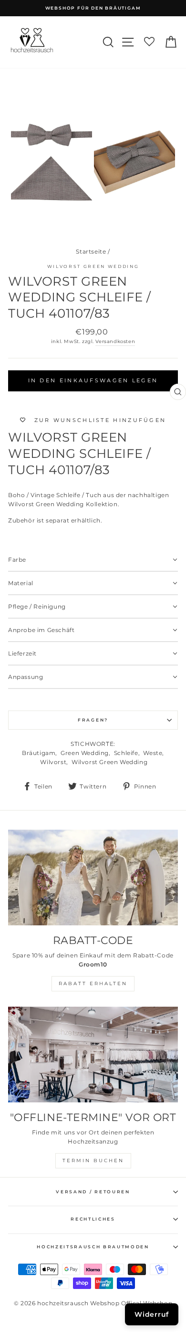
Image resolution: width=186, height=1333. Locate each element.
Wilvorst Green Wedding (93, 266)
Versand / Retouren (93, 1191)
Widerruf (151, 1314)
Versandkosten (115, 341)
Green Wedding (85, 752)
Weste (152, 752)
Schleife (126, 752)
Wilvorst (53, 762)
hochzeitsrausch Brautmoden (93, 1246)
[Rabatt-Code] (93, 877)
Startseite (91, 251)
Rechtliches (93, 1219)
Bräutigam (38, 752)
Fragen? (93, 719)
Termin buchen (93, 1160)
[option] (93, 8)
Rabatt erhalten (93, 983)
